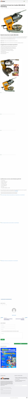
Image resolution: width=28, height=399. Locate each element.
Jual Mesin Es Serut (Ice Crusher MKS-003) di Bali (6, 299)
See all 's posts (14, 315)
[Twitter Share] (2, 304)
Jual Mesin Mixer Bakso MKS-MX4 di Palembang (6, 393)
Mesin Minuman (23, 8)
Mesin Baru (15, 8)
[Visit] (14, 310)
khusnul (2, 8)
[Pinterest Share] (4, 304)
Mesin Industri (19, 8)
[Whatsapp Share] (6, 304)
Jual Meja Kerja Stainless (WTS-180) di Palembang (6, 390)
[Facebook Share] (1, 304)
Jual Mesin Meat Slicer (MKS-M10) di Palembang (6, 387)
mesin (17, 36)
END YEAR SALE (12, 8)
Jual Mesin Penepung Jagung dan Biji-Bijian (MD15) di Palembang (6, 389)
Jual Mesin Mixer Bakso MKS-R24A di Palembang (6, 392)
